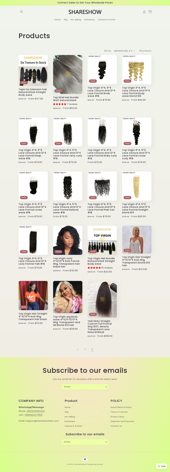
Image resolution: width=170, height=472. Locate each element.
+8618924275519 (33, 414)
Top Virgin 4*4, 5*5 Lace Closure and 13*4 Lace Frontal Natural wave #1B (67, 208)
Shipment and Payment (122, 421)
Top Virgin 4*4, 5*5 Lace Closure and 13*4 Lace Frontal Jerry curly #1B (67, 154)
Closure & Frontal (73, 426)
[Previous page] (78, 349)
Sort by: (107, 50)
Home (68, 407)
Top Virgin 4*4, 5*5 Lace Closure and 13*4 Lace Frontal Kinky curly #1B (102, 154)
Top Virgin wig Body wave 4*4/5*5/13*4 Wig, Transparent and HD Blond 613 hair (66, 320)
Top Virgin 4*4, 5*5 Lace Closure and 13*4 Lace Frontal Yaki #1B (32, 261)
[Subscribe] (106, 387)
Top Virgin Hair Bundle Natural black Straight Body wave (101, 261)
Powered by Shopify (95, 464)
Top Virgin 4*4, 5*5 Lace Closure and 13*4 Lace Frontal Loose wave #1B (32, 208)
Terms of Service (119, 412)
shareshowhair (80, 464)
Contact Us (116, 426)
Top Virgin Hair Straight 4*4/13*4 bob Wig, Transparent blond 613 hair (136, 261)
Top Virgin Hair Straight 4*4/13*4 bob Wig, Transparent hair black (33, 316)
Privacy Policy (117, 416)
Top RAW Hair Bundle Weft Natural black (66, 99)
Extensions (70, 421)
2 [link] (92, 349)
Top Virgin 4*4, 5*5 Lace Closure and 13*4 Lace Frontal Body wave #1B (101, 91)
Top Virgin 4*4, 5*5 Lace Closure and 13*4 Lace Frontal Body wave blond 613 (136, 91)
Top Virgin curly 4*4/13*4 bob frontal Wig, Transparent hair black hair (66, 262)
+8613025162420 (35, 411)
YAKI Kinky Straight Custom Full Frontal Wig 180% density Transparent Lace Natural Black (100, 327)
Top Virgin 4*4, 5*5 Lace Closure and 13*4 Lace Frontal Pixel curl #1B (101, 208)
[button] (21, 12)
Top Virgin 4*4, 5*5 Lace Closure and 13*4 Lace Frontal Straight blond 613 (136, 208)
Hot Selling (70, 416)
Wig (66, 412)
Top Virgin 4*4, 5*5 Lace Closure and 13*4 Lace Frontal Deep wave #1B (32, 154)
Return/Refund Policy (121, 407)
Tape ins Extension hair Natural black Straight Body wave (33, 92)
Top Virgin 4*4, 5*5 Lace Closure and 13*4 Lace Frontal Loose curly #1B (136, 154)
